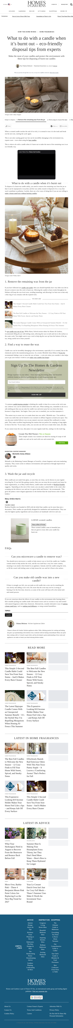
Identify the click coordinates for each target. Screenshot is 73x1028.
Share (9, 126)
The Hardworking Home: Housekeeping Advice (31, 956)
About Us (7, 1006)
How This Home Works (27, 32)
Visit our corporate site (39, 991)
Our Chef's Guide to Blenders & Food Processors (55, 958)
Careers (29, 1013)
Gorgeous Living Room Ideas (43, 925)
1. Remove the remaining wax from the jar (31, 120)
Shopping (53, 11)
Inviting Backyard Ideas (43, 954)
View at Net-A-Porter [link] (38, 524)
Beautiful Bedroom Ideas (43, 932)
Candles (8, 615)
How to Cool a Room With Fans (21, 16)
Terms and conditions (34, 1010)
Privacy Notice (49, 387)
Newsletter (64, 126)
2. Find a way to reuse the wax (57, 120)
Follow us (55, 126)
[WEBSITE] (14, 457)
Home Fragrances (47, 32)
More (63, 11)
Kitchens (42, 11)
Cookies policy (9, 1013)
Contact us (7, 1010)
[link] (11, 439)
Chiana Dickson (27, 66)
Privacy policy (54, 1010)
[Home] (6, 11)
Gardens (22, 11)
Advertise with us (56, 1006)
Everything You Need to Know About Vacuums (55, 937)
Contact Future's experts (35, 1006)
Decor (31, 11)
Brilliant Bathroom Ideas (43, 947)
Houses (12, 11)
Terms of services (25, 387)
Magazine (64, 4)
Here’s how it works (54, 72)
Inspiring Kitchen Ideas (43, 940)
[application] (36, 164)
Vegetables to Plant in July (43, 16)
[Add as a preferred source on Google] (36, 997)
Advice (55, 66)
